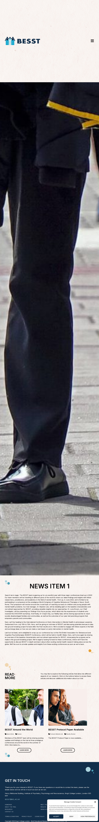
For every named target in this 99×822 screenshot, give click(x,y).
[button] (95, 802)
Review (19, 734)
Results (68, 734)
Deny (71, 816)
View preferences (88, 816)
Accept (56, 816)
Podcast (52, 734)
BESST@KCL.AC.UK (12, 799)
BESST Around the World (19, 729)
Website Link (59, 734)
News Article (10, 734)
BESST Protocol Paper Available (66, 729)
